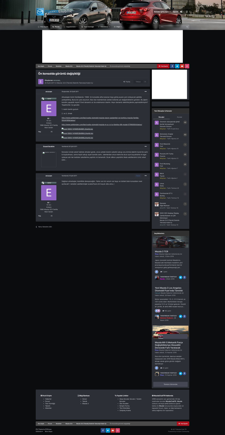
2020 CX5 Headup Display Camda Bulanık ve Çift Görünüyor (169, 215)
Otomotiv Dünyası (166, 126)
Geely (162, 186)
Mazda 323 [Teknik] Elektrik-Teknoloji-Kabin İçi (75, 83)
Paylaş (127, 82)
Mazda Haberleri (165, 254)
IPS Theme (39, 429)
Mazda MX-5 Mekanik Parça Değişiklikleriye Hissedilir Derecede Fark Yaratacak (169, 345)
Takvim (47, 406)
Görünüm (39, 431)
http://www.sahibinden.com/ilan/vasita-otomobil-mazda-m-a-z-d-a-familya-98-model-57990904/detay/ (102, 125)
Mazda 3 (85, 403)
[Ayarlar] (181, 11)
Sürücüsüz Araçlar (166, 134)
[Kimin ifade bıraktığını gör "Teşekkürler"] (158, 311)
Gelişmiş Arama (125, 410)
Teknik (84, 401)
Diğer (118, 27)
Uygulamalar (71, 27)
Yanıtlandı (69, 146)
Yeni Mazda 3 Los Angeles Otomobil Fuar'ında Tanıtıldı (169, 289)
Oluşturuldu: (70, 91)
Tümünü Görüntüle (170, 384)
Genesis (163, 203)
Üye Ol (175, 12)
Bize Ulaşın (48, 431)
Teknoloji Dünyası (166, 136)
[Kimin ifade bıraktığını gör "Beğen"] (156, 271)
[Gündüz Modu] (186, 11)
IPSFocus (48, 429)
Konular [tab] (179, 117)
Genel (84, 399)
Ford (161, 146)
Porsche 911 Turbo (166, 154)
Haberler (48, 399)
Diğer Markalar (165, 205)
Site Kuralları (124, 403)
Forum (57, 27)
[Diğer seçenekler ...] (145, 91)
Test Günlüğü (89, 27)
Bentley (162, 196)
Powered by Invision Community (178, 431)
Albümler (48, 408)
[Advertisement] (112, 46)
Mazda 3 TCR (161, 251)
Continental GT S (166, 193)
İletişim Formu (125, 406)
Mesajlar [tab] (161, 117)
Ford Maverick (165, 144)
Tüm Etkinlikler (125, 408)
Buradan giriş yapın (161, 12)
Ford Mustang (165, 164)
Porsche (162, 156)
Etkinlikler (104, 27)
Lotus (162, 183)
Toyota (162, 176)
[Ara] (187, 27)
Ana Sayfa (44, 27)
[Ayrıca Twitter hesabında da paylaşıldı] (180, 277)
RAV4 (162, 173)
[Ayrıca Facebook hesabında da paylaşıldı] (184, 277)
